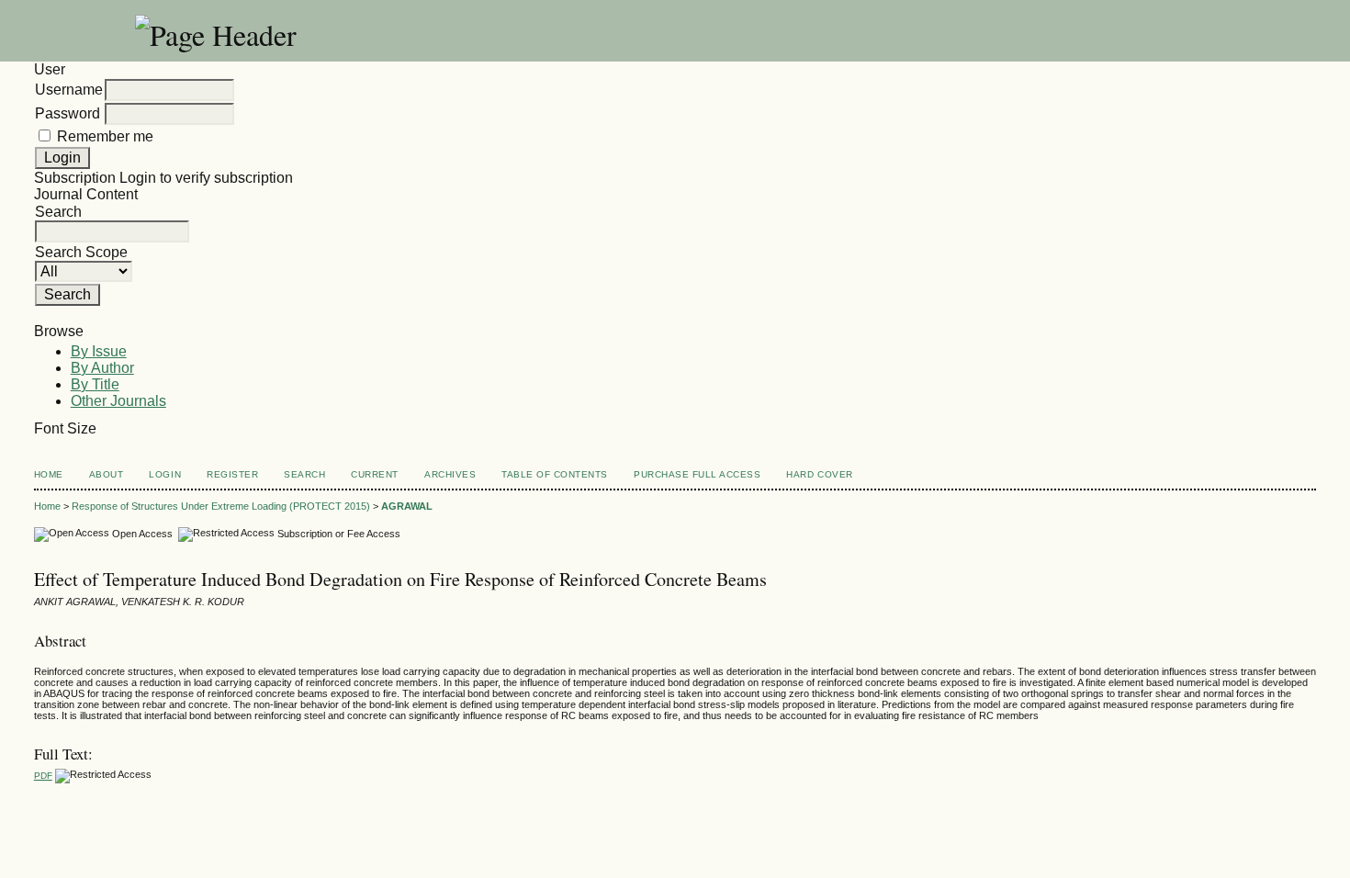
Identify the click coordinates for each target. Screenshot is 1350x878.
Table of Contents (554, 474)
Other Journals (118, 401)
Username (69, 89)
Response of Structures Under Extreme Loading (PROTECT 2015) (221, 506)
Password (67, 113)
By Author (102, 368)
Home (48, 474)
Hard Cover (819, 474)
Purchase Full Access (697, 474)
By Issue (99, 351)
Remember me (105, 136)
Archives (450, 474)
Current (375, 474)
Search (304, 474)
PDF (43, 776)
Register (232, 474)
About (106, 474)
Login (165, 474)
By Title (95, 384)
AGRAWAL (407, 506)
